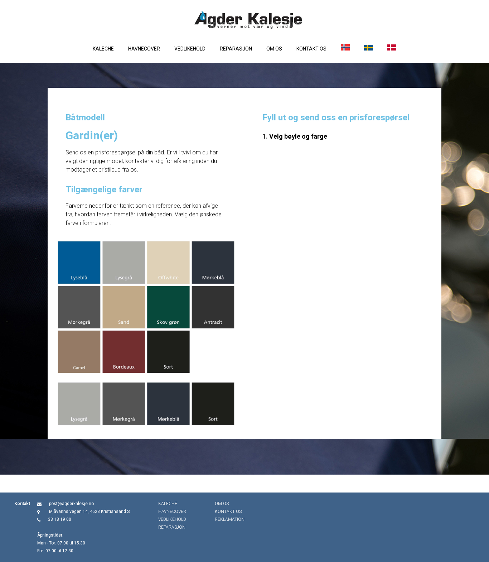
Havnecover (144, 49)
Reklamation (230, 519)
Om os (274, 49)
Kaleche (103, 49)
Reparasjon (236, 49)
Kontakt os (311, 49)
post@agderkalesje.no (71, 503)
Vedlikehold (189, 49)
